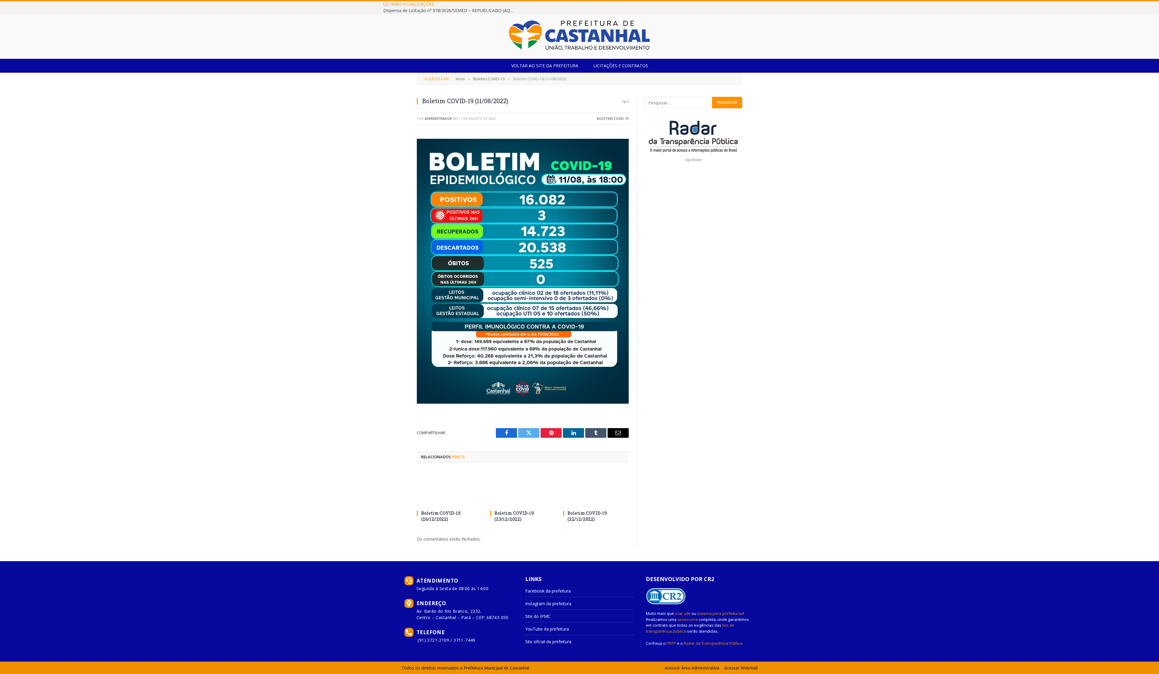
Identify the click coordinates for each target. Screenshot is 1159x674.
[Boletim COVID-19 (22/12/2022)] (596, 488)
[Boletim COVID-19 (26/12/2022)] (449, 488)
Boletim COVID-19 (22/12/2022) (587, 516)
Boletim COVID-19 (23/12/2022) (514, 516)
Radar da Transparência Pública (713, 643)
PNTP (671, 643)
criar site (683, 613)
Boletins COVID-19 (613, 118)
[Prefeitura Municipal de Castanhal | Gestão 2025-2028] (579, 36)
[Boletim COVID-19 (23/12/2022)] (523, 488)
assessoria (687, 619)
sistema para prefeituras (720, 613)
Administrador (438, 118)
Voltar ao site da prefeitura (544, 65)
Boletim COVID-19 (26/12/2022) (440, 516)
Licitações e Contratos (620, 65)
